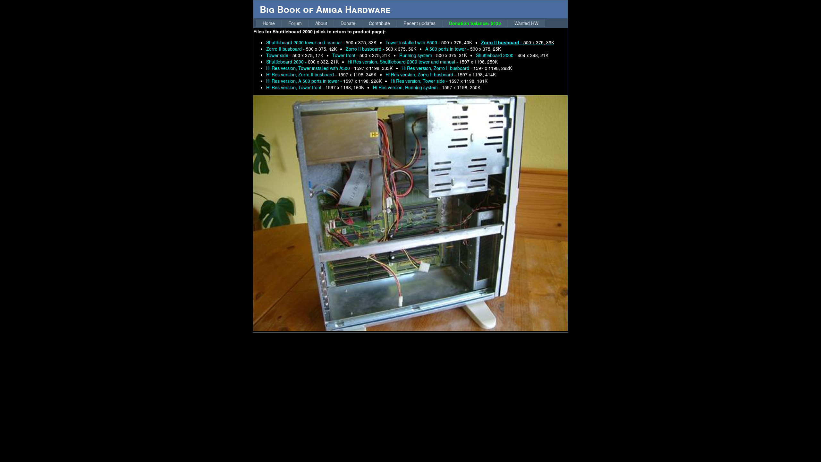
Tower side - (294, 55)
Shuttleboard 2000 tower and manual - (321, 42)
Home (269, 23)
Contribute (379, 23)
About (321, 23)
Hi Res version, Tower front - (315, 87)
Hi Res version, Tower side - (439, 81)
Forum (295, 23)
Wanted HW (526, 23)
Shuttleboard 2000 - (512, 55)
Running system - (433, 55)
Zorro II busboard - (301, 49)
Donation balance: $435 (475, 23)
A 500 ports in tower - (463, 49)
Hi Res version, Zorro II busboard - (457, 68)
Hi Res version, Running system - (426, 87)
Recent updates (419, 23)
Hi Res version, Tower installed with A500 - (329, 68)
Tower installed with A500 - (428, 42)
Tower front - (361, 55)
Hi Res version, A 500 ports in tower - (324, 81)
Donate (348, 23)
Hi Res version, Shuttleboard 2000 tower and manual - (423, 61)
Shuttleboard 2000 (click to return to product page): (329, 31)
